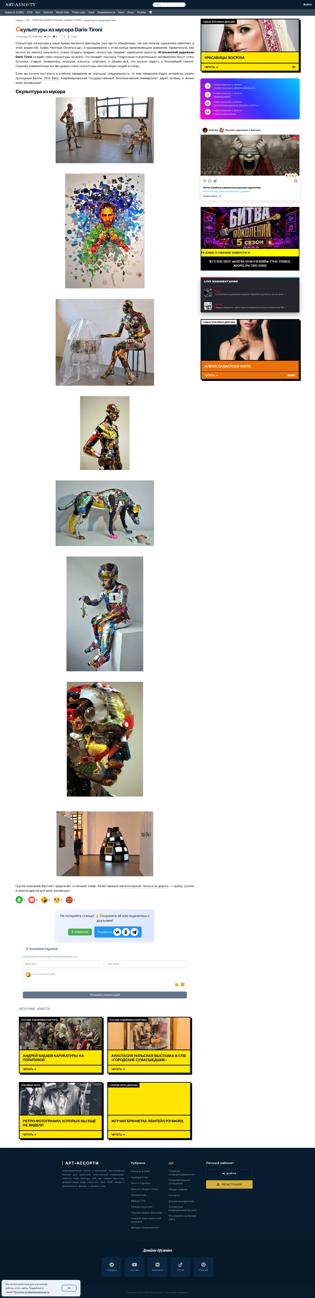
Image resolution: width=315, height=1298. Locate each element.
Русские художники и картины (243, 130)
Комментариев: (212, 196)
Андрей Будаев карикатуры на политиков (53, 1057)
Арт (38, 12)
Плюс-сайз (78, 12)
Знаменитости (106, 12)
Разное (141, 12)
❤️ (286, 175)
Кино (121, 12)
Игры (130, 12)
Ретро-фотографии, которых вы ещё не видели (59, 1122)
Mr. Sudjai (41, 47)
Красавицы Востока (224, 57)
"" (250, 294)
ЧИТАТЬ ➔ (29, 1069)
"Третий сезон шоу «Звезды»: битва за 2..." (234, 87)
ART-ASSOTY (20, 4)
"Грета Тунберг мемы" (224, 113)
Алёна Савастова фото (228, 366)
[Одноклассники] (126, 932)
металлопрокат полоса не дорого (143, 886)
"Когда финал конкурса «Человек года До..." (236, 105)
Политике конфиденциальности (31, 1292)
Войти (308, 4)
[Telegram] (134, 932)
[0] (19, 899)
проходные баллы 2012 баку (37, 78)
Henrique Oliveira (62, 47)
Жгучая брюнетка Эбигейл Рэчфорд (147, 1120)
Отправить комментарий (105, 995)
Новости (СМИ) (14, 12)
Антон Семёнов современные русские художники (232, 187)
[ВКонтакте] (117, 932)
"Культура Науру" (222, 96)
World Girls (62, 12)
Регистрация (232, 1184)
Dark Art (48, 12)
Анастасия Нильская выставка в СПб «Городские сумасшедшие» (148, 1057)
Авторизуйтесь (30, 956)
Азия (91, 12)
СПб (29, 12)
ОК (69, 1288)
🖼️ (183, 984)
